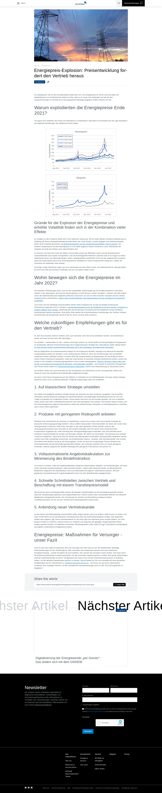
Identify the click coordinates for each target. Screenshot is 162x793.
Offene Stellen (100, 769)
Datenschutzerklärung (58, 788)
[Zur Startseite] (81, 3)
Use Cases (84, 765)
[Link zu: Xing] (29, 788)
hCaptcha (86, 717)
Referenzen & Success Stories (70, 766)
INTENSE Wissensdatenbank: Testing (72, 774)
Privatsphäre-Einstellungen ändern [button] (82, 788)
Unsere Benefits (100, 765)
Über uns (68, 761)
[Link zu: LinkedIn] (26, 788)
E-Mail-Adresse (88, 695)
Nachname (114, 686)
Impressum (46, 788)
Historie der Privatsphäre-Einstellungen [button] (107, 788)
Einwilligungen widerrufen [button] (129, 788)
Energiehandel (45, 65)
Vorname (85, 686)
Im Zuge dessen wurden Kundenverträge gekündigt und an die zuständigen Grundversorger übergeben (74, 347)
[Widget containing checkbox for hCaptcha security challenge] (110, 722)
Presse (126, 754)
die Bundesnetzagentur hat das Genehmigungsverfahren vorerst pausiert (89, 244)
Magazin (36, 65)
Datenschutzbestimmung (96, 711)
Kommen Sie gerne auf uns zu (76, 563)
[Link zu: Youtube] (32, 788)
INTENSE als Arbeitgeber (99, 759)
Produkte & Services (84, 759)
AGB (68, 788)
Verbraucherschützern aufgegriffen (71, 367)
